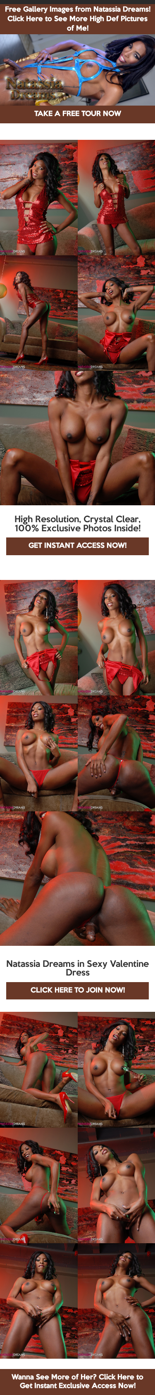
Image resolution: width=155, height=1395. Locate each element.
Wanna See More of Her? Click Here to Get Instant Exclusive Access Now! (77, 1381)
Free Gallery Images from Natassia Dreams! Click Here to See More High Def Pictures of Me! (77, 19)
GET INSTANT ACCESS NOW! (77, 546)
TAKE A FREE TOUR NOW (77, 114)
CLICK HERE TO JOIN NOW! (78, 990)
